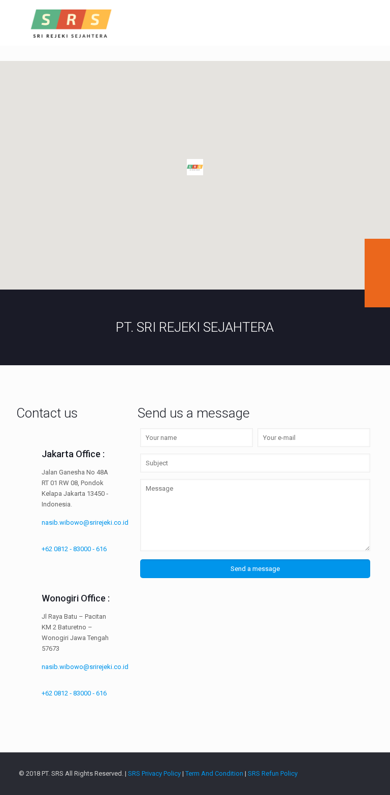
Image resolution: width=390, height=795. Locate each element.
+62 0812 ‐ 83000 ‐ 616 (74, 549)
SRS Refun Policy (273, 773)
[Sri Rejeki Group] (72, 23)
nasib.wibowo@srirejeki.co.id (85, 522)
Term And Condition (214, 773)
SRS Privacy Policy (154, 773)
